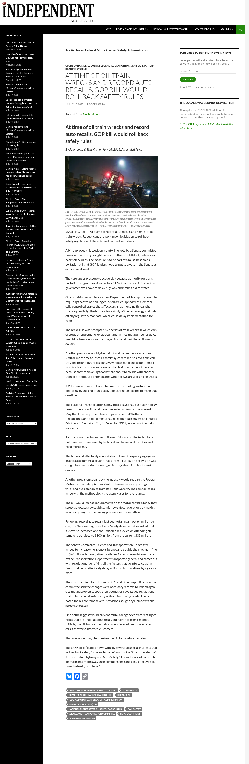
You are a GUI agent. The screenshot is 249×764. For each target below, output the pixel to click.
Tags (8, 436)
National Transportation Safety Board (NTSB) (95, 709)
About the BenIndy (204, 29)
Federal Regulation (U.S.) (115, 65)
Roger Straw (97, 104)
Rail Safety (139, 65)
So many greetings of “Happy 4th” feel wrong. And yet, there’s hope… (20, 263)
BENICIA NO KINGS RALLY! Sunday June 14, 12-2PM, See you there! (21, 343)
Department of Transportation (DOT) (90, 695)
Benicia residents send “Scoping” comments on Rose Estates (20, 130)
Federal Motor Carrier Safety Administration (95, 699)
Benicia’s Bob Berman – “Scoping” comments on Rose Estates (20, 88)
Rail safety (134, 709)
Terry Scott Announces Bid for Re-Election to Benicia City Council (21, 229)
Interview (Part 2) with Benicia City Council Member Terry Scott (21, 58)
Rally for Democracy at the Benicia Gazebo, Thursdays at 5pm (21, 396)
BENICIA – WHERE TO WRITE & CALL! (171, 29)
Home (108, 29)
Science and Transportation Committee (92, 713)
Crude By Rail (73, 65)
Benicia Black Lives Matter (131, 29)
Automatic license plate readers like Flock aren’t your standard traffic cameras (21, 157)
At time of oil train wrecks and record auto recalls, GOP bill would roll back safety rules (109, 85)
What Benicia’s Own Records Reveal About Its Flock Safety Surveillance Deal (20, 214)
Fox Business (91, 114)
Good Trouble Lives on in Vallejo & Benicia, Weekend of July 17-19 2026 (21, 187)
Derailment (90, 65)
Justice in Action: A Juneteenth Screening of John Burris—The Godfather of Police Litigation (21, 297)
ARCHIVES (225, 29)
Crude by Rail (129, 690)
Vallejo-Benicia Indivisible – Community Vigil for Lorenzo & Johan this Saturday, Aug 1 (21, 103)
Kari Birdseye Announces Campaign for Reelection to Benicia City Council (19, 73)
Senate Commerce (130, 713)
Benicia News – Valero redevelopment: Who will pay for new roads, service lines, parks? (21, 172)
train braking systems (82, 718)
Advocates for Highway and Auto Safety (93, 690)
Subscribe (188, 79)
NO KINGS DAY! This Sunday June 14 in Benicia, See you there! (20, 358)
